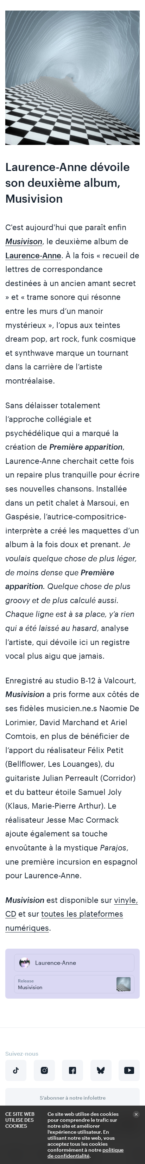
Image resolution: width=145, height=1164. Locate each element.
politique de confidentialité (86, 1153)
